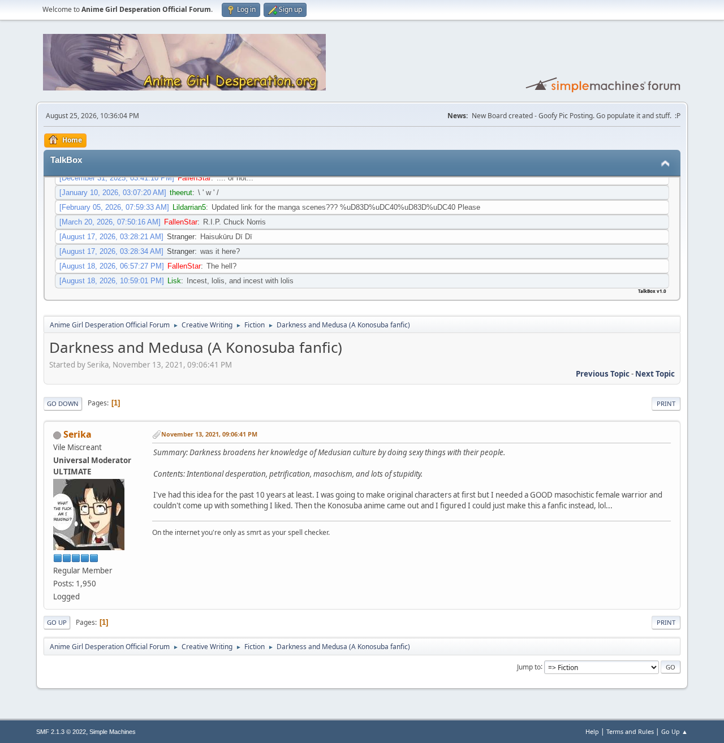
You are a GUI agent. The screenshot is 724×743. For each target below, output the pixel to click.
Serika (77, 434)
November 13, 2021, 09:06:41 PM (209, 434)
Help (592, 731)
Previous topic (603, 374)
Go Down (63, 403)
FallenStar (194, 178)
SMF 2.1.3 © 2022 (61, 731)
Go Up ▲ (674, 731)
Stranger (181, 236)
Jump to (529, 666)
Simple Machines (112, 731)
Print (666, 403)
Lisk (174, 281)
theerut (181, 192)
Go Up (57, 622)
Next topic (655, 374)
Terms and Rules (630, 731)
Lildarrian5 (189, 207)
